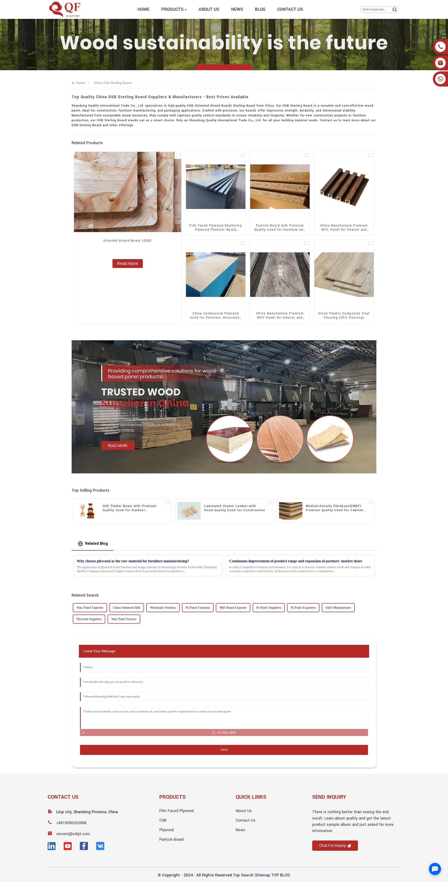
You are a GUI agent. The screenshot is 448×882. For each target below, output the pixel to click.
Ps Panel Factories (198, 607)
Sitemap (262, 875)
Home (80, 83)
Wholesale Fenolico (163, 607)
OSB (163, 820)
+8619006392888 (71, 823)
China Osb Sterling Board (112, 83)
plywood (166, 830)
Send (224, 750)
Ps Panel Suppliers (268, 607)
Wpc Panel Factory (123, 619)
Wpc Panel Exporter (90, 607)
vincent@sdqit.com (73, 834)
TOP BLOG (280, 875)
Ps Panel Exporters (303, 607)
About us (244, 810)
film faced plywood (176, 810)
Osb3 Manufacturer (338, 607)
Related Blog (96, 543)
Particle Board (171, 839)
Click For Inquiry (332, 845)
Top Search (243, 875)
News (240, 830)
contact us (246, 820)
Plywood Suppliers (89, 619)
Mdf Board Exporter (233, 607)
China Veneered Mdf (126, 607)
